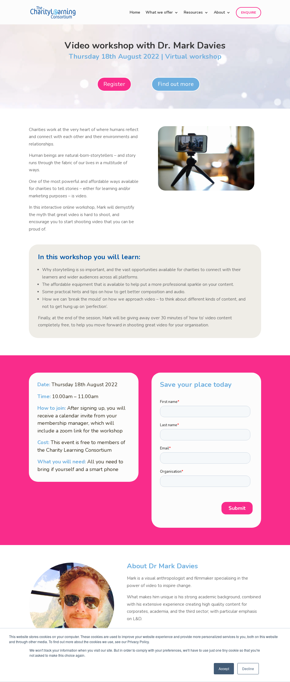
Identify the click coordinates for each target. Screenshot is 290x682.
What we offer (159, 12)
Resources (193, 12)
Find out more (176, 84)
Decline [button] (248, 668)
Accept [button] (224, 668)
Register (114, 84)
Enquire (248, 12)
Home (135, 12)
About (219, 12)
